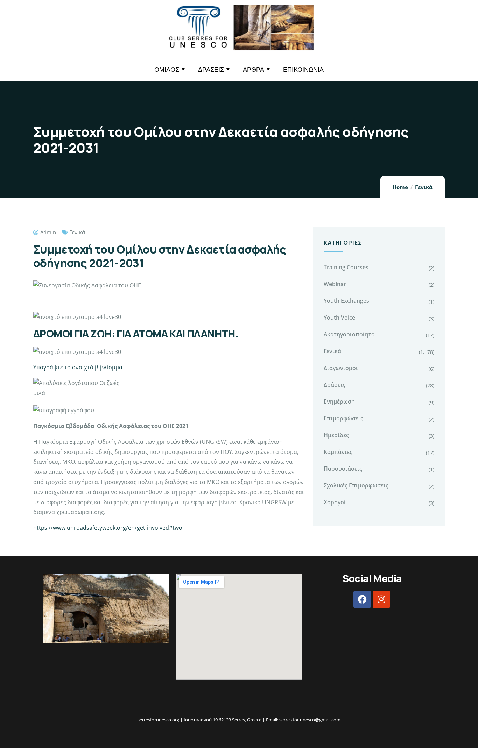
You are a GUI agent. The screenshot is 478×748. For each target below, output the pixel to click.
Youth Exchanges (346, 301)
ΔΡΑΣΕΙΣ (211, 69)
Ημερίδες (336, 435)
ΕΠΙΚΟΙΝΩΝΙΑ (303, 69)
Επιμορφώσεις (343, 418)
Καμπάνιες (338, 452)
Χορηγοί (335, 502)
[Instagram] (381, 599)
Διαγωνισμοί (341, 368)
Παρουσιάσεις (343, 468)
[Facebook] (362, 599)
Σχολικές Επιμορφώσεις (356, 485)
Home (400, 187)
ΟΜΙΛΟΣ (166, 69)
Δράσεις (334, 385)
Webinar (335, 284)
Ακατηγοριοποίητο (349, 334)
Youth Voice (339, 317)
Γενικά (424, 187)
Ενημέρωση (339, 401)
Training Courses (346, 267)
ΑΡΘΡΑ (253, 69)
